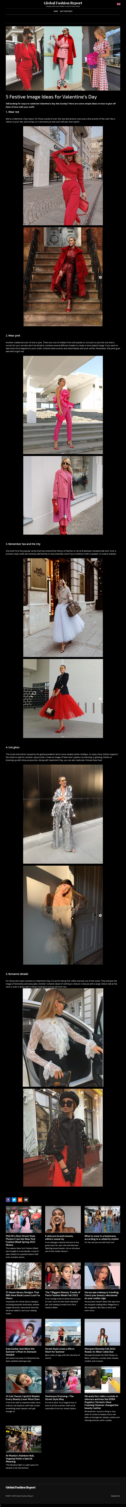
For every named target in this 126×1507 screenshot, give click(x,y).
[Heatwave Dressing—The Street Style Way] (63, 1379)
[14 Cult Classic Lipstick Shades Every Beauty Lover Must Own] (23, 1379)
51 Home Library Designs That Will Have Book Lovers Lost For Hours (23, 1295)
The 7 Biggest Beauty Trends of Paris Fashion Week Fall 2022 (62, 1294)
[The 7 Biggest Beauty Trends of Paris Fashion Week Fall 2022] (63, 1275)
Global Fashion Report (63, 3)
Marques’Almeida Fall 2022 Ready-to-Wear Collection (100, 1350)
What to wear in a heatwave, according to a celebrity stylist (102, 1237)
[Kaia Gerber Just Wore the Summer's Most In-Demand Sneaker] (23, 1332)
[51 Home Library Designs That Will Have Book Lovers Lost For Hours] (23, 1275)
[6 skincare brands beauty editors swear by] (63, 1219)
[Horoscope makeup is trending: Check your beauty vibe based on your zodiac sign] (102, 1275)
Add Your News (66, 11)
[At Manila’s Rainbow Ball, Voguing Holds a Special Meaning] (23, 1439)
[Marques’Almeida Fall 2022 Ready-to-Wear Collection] (102, 1332)
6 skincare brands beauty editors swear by (59, 1237)
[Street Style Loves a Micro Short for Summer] (63, 1332)
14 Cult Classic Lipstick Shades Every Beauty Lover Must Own (23, 1398)
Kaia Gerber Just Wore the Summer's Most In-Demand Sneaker (21, 1351)
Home (56, 11)
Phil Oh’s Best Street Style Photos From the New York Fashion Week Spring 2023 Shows (20, 1240)
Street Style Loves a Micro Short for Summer (59, 1350)
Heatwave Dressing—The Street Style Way (59, 1398)
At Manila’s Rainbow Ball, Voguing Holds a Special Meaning (20, 1458)
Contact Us (115, 1496)
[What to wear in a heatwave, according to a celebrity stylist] (102, 1219)
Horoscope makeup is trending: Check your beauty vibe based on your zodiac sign (102, 1295)
